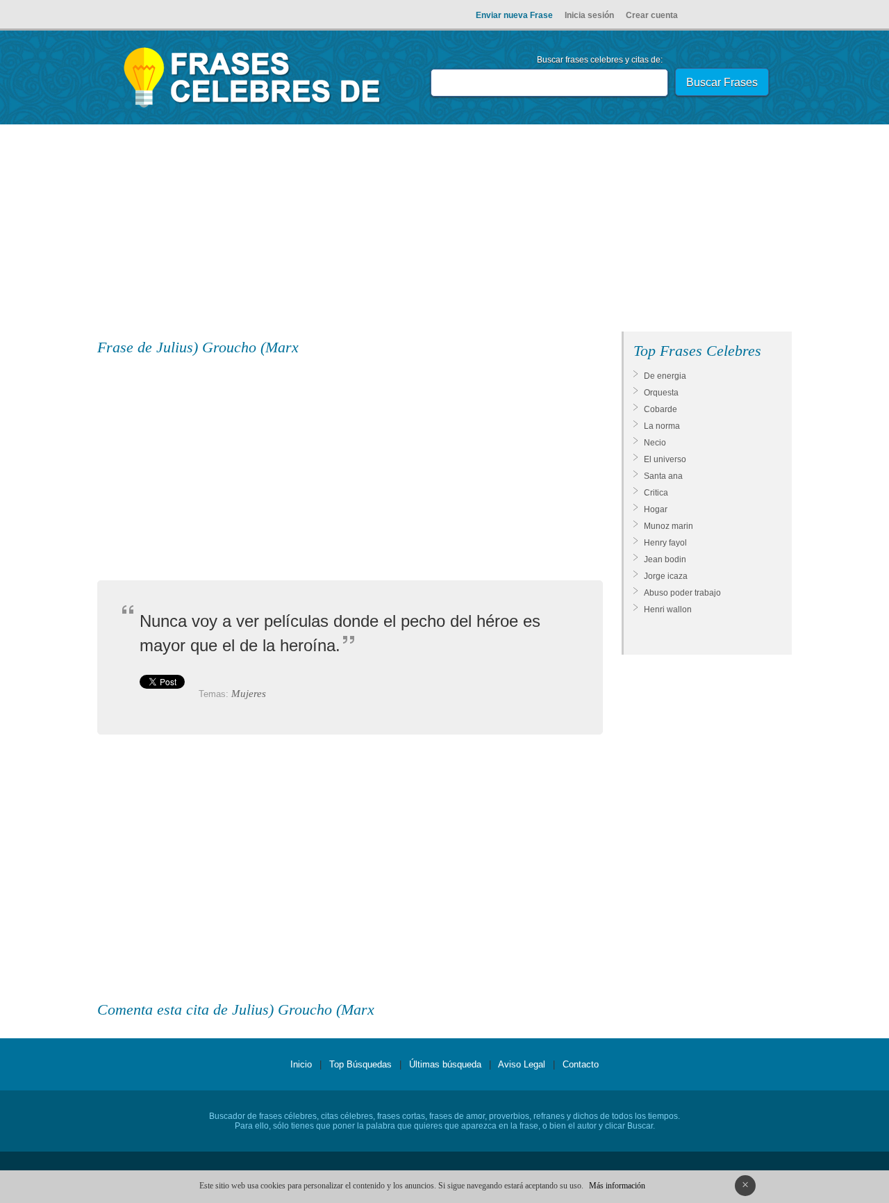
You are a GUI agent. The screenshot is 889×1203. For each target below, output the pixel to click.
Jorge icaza (666, 576)
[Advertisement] (444, 231)
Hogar (655, 509)
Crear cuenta (652, 15)
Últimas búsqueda (445, 1064)
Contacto (581, 1064)
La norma (662, 426)
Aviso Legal (521, 1064)
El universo (665, 459)
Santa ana (663, 476)
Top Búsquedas (360, 1064)
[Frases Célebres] (252, 108)
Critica (656, 493)
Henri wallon (668, 609)
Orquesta (661, 393)
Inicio (301, 1064)
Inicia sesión (589, 15)
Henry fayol (665, 543)
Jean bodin (665, 559)
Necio (655, 443)
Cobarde (660, 409)
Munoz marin (668, 526)
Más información (617, 1185)
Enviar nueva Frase (514, 15)
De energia (665, 376)
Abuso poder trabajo (682, 593)
